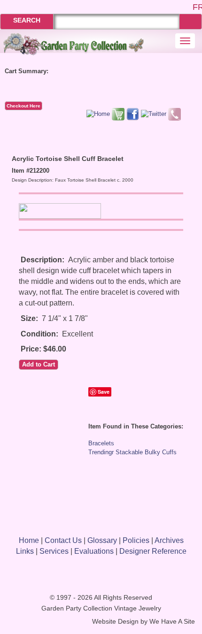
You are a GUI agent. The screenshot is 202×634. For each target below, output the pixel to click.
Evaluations (94, 551)
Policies (136, 540)
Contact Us (63, 540)
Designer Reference (152, 551)
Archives (169, 540)
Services (54, 551)
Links (25, 551)
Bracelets (101, 443)
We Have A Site (172, 621)
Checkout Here (23, 105)
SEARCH (26, 20)
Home (29, 540)
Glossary (102, 540)
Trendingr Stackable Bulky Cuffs (132, 452)
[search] (190, 21)
